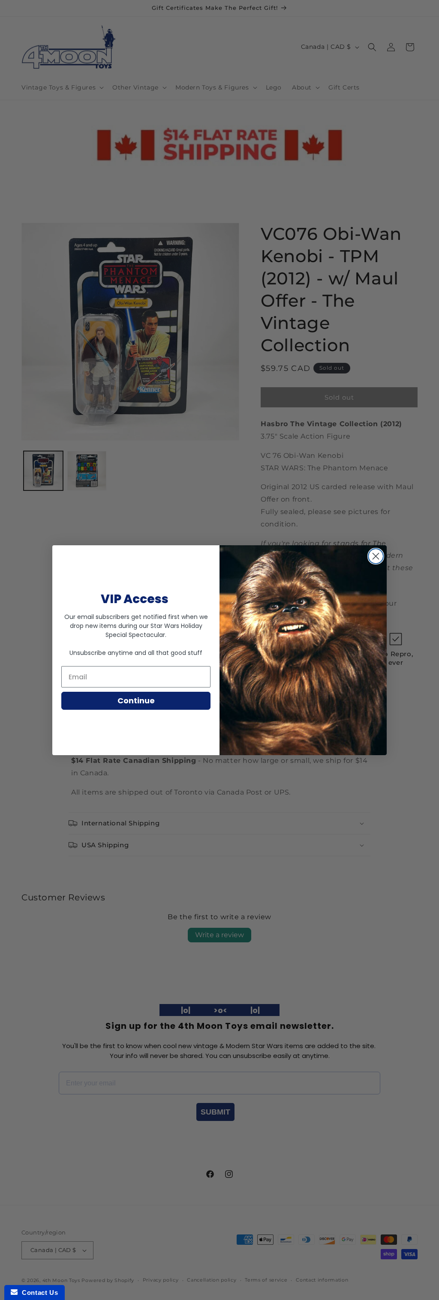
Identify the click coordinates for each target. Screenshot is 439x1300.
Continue (136, 700)
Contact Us (38, 1292)
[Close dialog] (375, 556)
